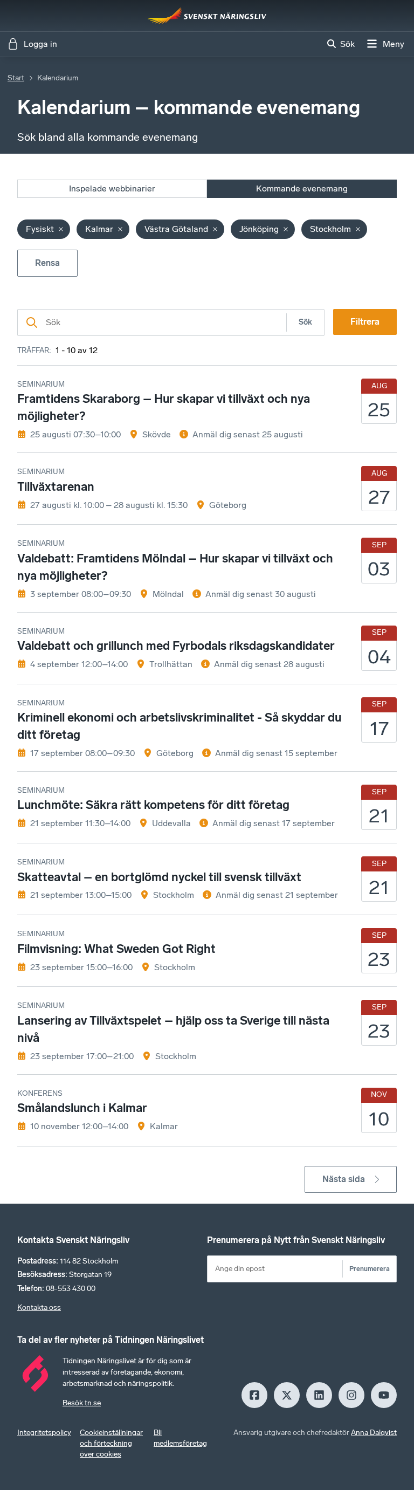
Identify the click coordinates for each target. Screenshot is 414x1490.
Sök (305, 322)
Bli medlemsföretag (180, 1438)
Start (16, 78)
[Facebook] (254, 1395)
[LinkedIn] (319, 1395)
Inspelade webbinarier (112, 188)
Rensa (47, 263)
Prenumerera (369, 1269)
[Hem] (207, 15)
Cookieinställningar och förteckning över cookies (111, 1443)
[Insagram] (351, 1395)
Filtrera (365, 322)
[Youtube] (384, 1395)
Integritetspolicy (44, 1432)
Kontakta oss (39, 1307)
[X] (287, 1395)
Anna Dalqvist (374, 1432)
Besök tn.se (82, 1402)
